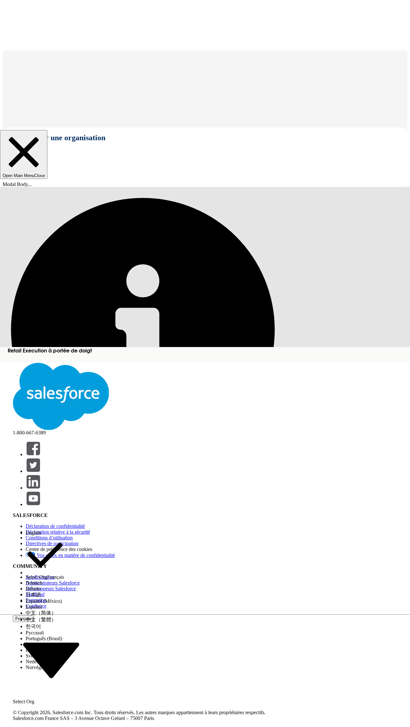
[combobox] (51, 660)
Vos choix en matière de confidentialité (76, 555)
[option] (45, 533)
